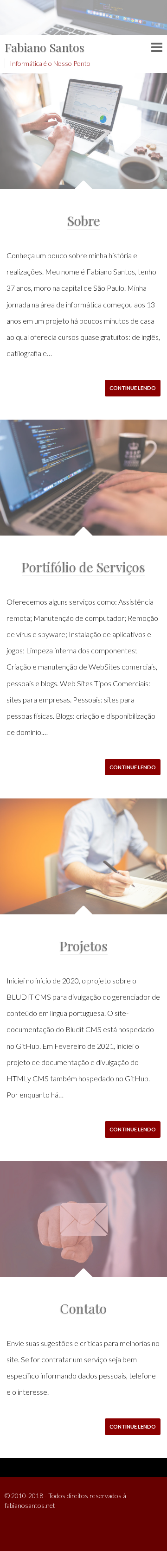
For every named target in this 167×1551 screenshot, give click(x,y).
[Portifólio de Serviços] (83, 478)
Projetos (84, 945)
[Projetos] (83, 856)
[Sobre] (83, 131)
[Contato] (83, 1219)
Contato (83, 1308)
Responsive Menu (156, 47)
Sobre (83, 220)
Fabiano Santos (44, 47)
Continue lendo (132, 388)
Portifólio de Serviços (83, 566)
